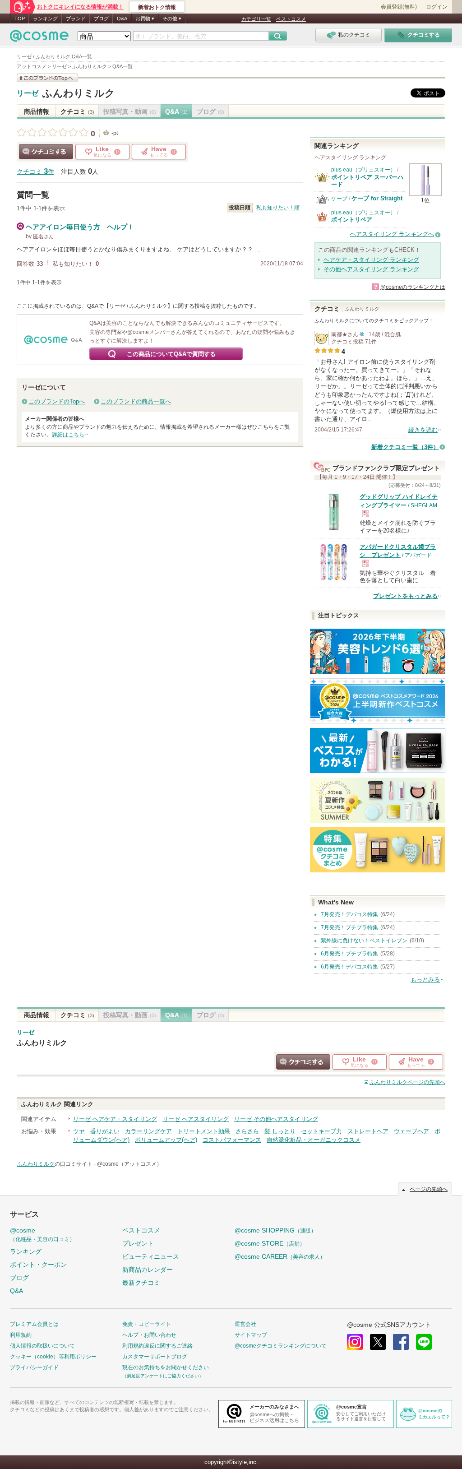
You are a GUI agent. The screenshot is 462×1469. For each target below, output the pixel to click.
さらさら (247, 1131)
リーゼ (27, 93)
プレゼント (138, 1243)
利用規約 (21, 1335)
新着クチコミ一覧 (405, 447)
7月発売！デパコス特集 (349, 914)
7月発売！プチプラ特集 (349, 927)
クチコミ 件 (35, 171)
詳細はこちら (68, 434)
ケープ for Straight (376, 198)
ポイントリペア (351, 219)
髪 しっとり (280, 1131)
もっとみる (425, 979)
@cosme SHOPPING (275, 1230)
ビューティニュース (150, 1256)
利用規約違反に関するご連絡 (157, 1346)
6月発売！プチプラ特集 (349, 953)
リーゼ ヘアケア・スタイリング (115, 1119)
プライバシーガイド (34, 1367)
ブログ (101, 18)
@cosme (42, 1234)
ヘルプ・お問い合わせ (149, 1335)
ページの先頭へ (407, 1082)
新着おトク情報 (157, 7)
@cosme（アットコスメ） (129, 1164)
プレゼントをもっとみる (405, 596)
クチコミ (77, 111)
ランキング (45, 18)
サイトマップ (251, 1335)
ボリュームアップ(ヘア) (166, 1139)
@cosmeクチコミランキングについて (281, 1346)
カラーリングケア (148, 1131)
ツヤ (79, 1131)
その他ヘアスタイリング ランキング (371, 269)
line (424, 1342)
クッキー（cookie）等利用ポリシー (53, 1356)
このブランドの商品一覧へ (136, 401)
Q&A (122, 18)
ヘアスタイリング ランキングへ (392, 234)
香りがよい (105, 1131)
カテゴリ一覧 (256, 19)
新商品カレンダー (147, 1269)
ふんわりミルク (78, 93)
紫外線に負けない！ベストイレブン (364, 940)
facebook (401, 1342)
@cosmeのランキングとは (412, 287)
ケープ (339, 198)
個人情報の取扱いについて (42, 1346)
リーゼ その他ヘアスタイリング (276, 1119)
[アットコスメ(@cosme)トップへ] (39, 38)
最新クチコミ (141, 1282)
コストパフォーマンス (232, 1139)
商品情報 (36, 111)
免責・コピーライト (146, 1324)
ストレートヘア (367, 1131)
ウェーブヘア (411, 1131)
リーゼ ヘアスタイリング (195, 1119)
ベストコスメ (291, 19)
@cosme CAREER (280, 1256)
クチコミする (46, 151)
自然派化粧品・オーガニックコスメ (313, 1139)
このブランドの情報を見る (47, 78)
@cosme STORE (270, 1243)
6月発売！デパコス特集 (349, 967)
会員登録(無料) (399, 7)
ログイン (437, 7)
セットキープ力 (321, 1131)
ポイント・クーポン (38, 1264)
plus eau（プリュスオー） (363, 170)
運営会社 (245, 1324)
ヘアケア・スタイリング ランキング (371, 259)
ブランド (76, 18)
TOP (19, 18)
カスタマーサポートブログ (154, 1356)
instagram (355, 1342)
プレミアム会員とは (34, 1324)
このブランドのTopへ (56, 401)
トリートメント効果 (203, 1131)
